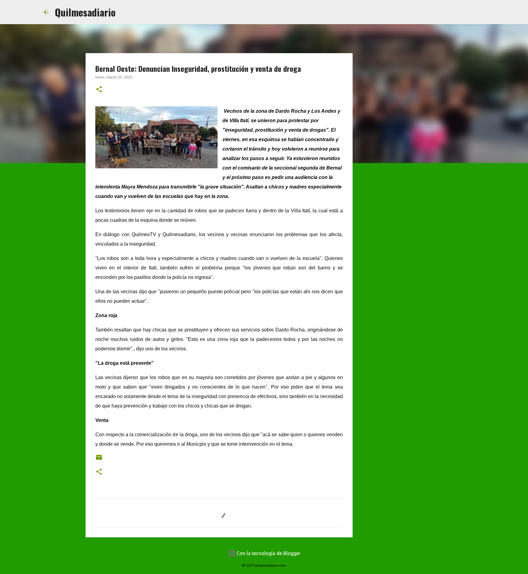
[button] (99, 90)
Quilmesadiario (85, 12)
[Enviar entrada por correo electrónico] (99, 460)
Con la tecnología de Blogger (267, 553)
